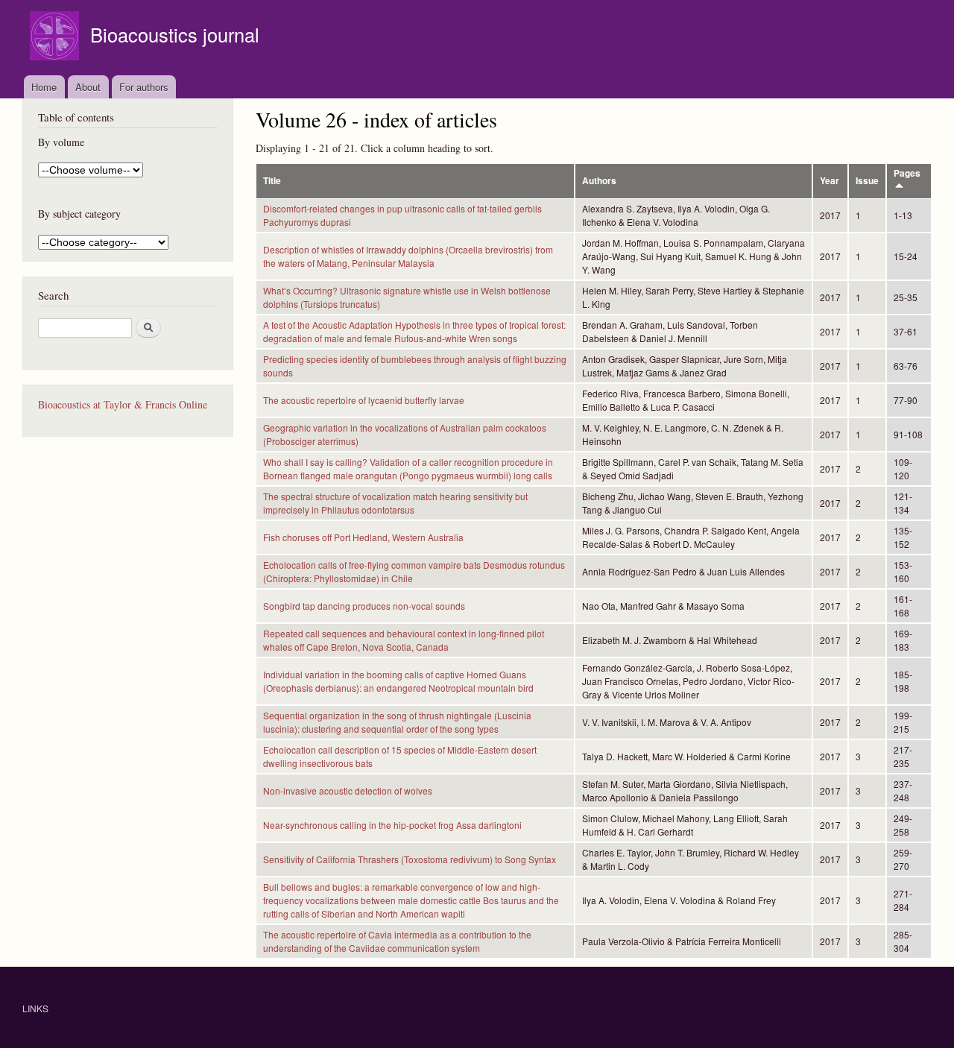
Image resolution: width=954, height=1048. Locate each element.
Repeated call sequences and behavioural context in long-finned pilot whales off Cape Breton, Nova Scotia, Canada (403, 640)
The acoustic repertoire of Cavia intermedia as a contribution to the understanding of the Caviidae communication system (397, 941)
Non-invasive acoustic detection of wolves (347, 790)
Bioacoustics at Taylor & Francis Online (122, 404)
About (88, 87)
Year (829, 180)
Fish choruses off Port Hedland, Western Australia (363, 537)
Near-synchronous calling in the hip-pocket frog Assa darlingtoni (392, 824)
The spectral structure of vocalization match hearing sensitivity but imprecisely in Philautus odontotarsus (395, 503)
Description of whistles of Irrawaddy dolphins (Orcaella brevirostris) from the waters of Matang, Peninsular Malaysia (408, 256)
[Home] (56, 37)
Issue (867, 180)
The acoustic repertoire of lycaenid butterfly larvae (363, 400)
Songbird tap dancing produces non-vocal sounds (364, 605)
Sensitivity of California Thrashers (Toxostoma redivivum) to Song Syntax (409, 859)
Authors (599, 180)
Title (272, 180)
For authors (143, 87)
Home (44, 87)
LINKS (35, 1008)
